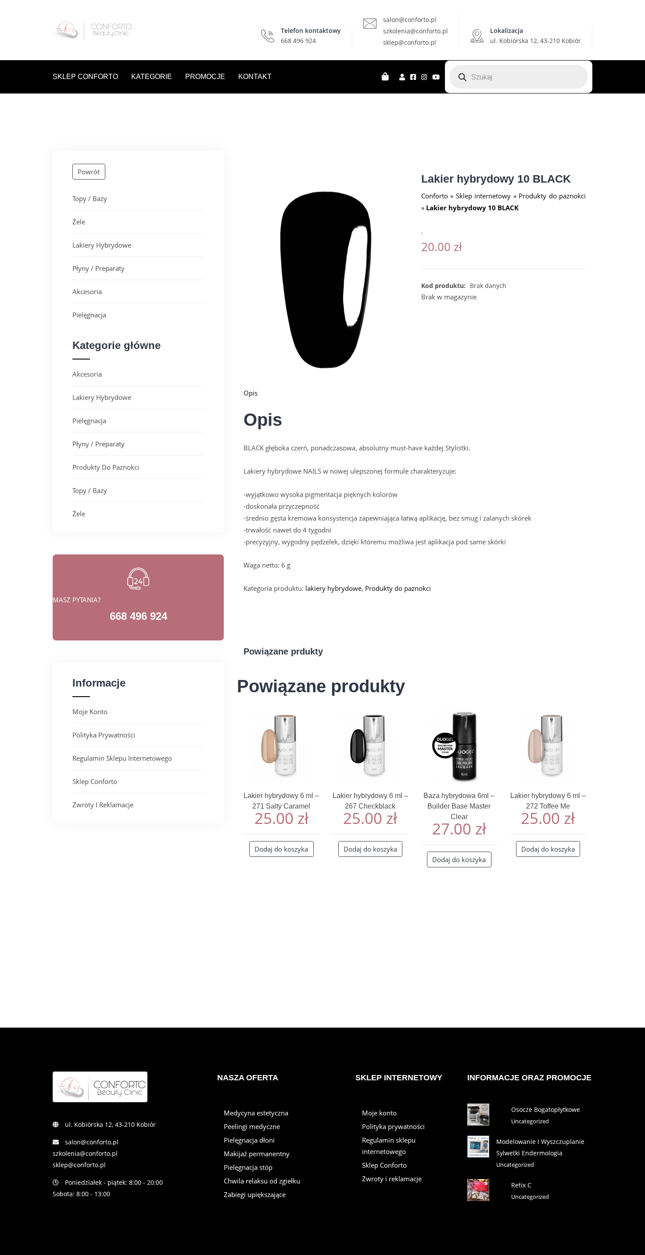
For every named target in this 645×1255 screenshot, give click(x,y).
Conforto (434, 195)
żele (78, 221)
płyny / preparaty (98, 268)
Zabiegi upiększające (255, 1194)
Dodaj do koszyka (281, 849)
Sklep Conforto (85, 76)
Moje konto (90, 711)
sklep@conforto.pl (409, 42)
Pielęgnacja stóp (248, 1167)
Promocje (205, 76)
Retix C (521, 1185)
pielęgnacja (89, 314)
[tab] (415, 393)
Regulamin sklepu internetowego (122, 758)
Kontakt (255, 76)
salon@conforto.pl (410, 19)
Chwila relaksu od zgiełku (262, 1180)
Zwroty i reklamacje (102, 804)
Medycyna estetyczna (256, 1112)
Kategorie (151, 76)
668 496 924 (298, 40)
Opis (251, 392)
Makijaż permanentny (257, 1153)
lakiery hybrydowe (101, 245)
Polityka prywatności (103, 734)
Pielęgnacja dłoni (249, 1140)
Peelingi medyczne (252, 1126)
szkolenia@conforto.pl (415, 31)
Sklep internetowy (483, 195)
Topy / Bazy (89, 198)
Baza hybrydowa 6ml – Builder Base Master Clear (458, 806)
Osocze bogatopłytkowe (545, 1109)
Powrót (89, 171)
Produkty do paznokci (105, 467)
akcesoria (87, 291)
